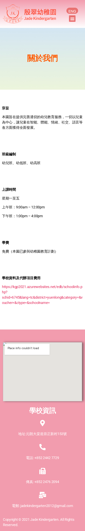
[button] (72, 18)
